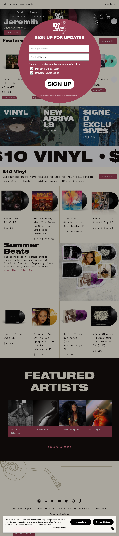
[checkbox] (59, 68)
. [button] (59, 84)
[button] (97, 22)
